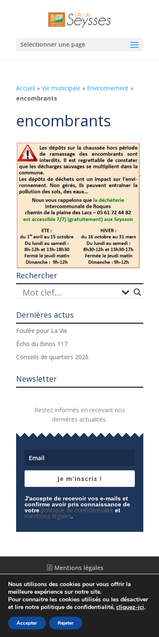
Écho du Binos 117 (41, 344)
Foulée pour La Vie (41, 331)
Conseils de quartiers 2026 (52, 357)
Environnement (107, 88)
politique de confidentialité (77, 510)
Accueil (25, 88)
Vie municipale (61, 88)
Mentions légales (78, 568)
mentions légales (48, 516)
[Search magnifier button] (137, 292)
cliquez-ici (130, 607)
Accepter (27, 623)
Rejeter (66, 623)
